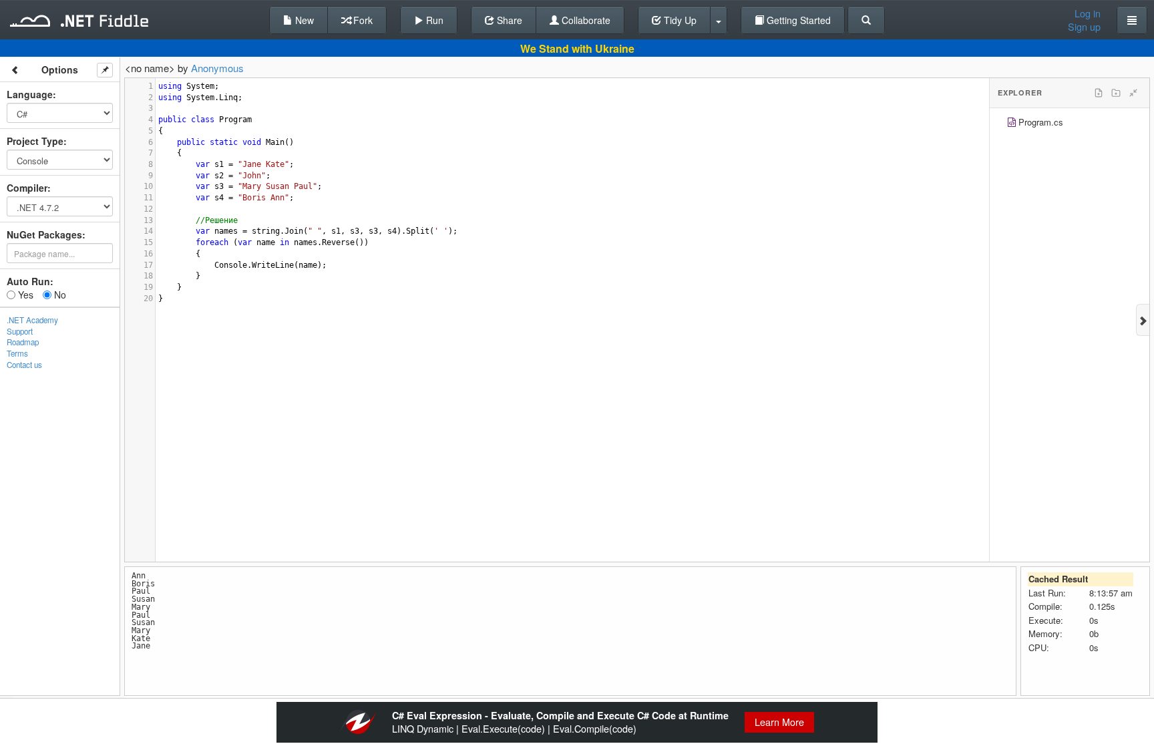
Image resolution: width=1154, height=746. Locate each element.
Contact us (24, 364)
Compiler (27, 187)
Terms (17, 353)
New (303, 20)
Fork (362, 20)
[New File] (1099, 93)
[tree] (1069, 124)
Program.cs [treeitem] (1040, 122)
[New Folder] (1116, 93)
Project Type (35, 141)
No (58, 294)
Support (20, 331)
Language (30, 94)
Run (433, 20)
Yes (24, 294)
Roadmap (23, 342)
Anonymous (217, 68)
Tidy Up (679, 20)
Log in (1088, 13)
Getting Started (797, 20)
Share (508, 20)
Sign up (1084, 26)
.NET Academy (32, 320)
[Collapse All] (1133, 93)
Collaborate (584, 20)
